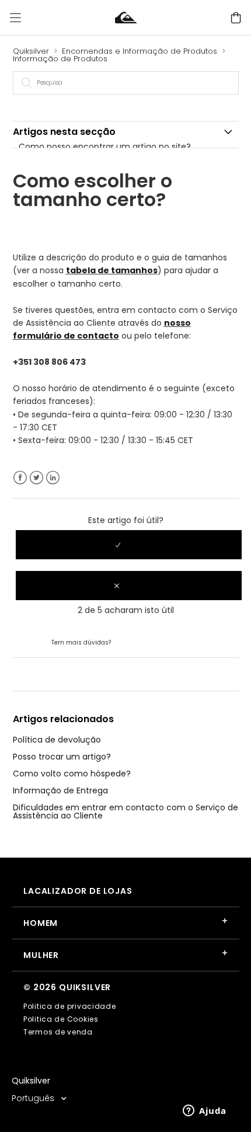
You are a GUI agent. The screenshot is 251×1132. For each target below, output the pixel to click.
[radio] (129, 544)
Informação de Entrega (60, 790)
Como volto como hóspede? (72, 773)
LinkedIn (53, 478)
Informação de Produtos (60, 58)
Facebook (20, 478)
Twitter (36, 478)
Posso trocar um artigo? (62, 756)
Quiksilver (31, 51)
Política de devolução (57, 740)
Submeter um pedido (156, 641)
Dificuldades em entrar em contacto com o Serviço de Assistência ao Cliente (125, 811)
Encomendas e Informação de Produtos (139, 51)
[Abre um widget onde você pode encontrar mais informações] (204, 1111)
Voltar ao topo (42, 674)
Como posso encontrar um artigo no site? (105, 146)
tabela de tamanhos (112, 270)
